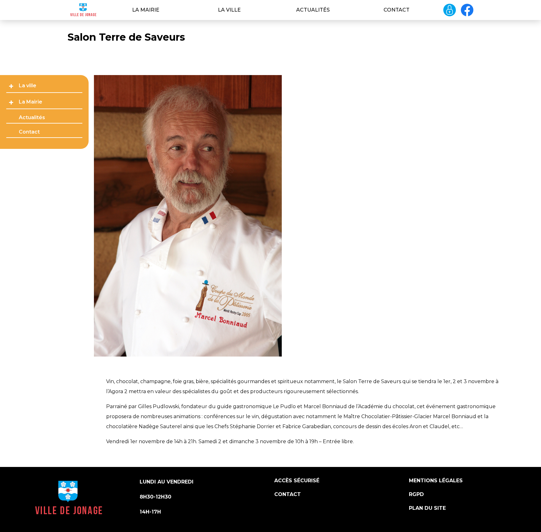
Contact (397, 10)
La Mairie (145, 10)
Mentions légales (436, 481)
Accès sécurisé (296, 481)
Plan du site (427, 508)
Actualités (313, 10)
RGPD (416, 494)
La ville (229, 10)
